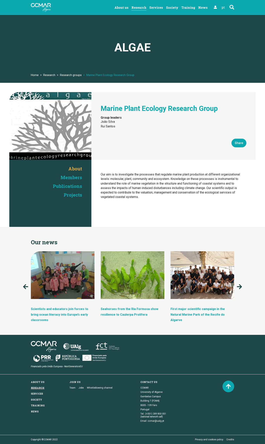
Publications (67, 186)
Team (72, 387)
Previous (25, 287)
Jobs (81, 387)
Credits (230, 439)
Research (139, 7)
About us (121, 7)
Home (35, 75)
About (75, 169)
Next (239, 287)
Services (156, 7)
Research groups (71, 75)
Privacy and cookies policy (209, 439)
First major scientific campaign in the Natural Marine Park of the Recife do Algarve (198, 314)
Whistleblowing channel (100, 387)
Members (71, 177)
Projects (73, 195)
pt (223, 7)
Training (188, 7)
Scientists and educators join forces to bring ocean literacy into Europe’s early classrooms (59, 314)
